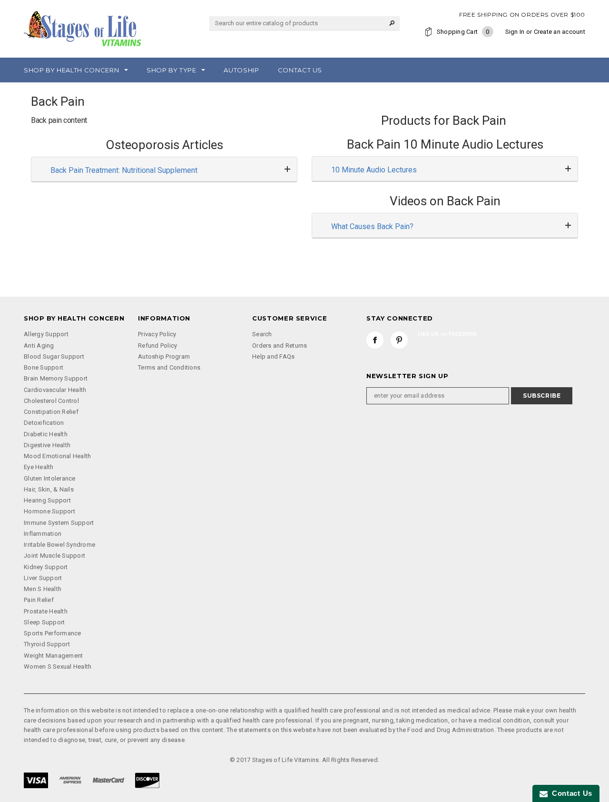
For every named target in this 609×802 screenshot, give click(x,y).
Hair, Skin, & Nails (49, 489)
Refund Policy (157, 345)
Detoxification (44, 422)
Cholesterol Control (51, 400)
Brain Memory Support (56, 378)
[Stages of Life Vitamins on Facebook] (374, 340)
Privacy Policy (157, 334)
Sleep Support (44, 622)
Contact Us (570, 793)
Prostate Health (46, 611)
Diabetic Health (46, 434)
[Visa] (36, 779)
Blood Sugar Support (54, 356)
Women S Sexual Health (57, 666)
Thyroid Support (47, 644)
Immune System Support (59, 522)
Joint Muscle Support (54, 555)
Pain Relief (39, 599)
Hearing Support (47, 500)
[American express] (70, 779)
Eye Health (39, 467)
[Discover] (147, 779)
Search (262, 334)
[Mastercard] (108, 779)
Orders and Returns (279, 345)
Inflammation (42, 533)
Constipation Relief (51, 411)
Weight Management (53, 655)
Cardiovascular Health (55, 389)
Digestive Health (47, 445)
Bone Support (43, 367)
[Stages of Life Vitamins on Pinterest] (399, 340)
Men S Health (42, 588)
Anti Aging (39, 345)
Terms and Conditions (169, 367)
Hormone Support (49, 511)
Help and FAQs (273, 356)
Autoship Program (164, 356)
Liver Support (43, 577)
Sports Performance (52, 633)
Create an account (559, 31)
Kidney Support (46, 567)
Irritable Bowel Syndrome (59, 544)
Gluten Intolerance (50, 478)
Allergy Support (46, 334)
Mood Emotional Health (57, 456)
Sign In (515, 31)
